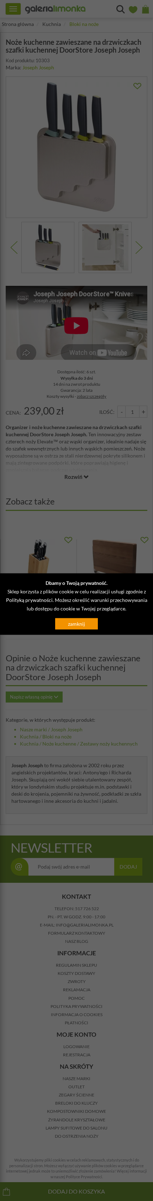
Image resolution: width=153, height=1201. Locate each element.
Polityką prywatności (29, 600)
